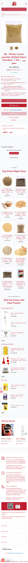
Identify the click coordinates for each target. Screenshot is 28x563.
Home (2, 13)
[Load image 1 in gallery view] (11, 48)
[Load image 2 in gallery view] (16, 48)
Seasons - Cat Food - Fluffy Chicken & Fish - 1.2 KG (17, 395)
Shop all (3, 340)
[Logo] (14, 4)
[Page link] (14, 506)
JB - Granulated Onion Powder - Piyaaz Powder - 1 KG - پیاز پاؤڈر (21, 261)
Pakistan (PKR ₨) (6, 549)
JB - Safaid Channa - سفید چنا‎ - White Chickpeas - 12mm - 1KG (20, 214)
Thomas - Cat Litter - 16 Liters (18, 405)
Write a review (14, 153)
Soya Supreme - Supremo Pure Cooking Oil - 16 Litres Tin (20, 284)
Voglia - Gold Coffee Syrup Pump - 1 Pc (18, 323)
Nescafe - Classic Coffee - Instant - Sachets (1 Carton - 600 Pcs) (6, 439)
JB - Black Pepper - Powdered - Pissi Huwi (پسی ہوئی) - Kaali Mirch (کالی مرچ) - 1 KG (7, 284)
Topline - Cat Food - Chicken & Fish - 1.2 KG (18, 385)
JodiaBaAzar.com (11, 553)
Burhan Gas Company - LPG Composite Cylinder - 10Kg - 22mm (17, 350)
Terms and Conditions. (16, 110)
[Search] (2, 9)
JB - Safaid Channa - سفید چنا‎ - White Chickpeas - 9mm (7, 260)
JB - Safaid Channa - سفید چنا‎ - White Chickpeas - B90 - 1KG (20, 237)
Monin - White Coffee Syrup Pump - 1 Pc (17, 313)
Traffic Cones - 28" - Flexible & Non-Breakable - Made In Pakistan (19, 359)
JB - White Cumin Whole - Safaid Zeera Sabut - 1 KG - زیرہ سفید (7, 191)
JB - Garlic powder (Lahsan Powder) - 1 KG (7, 236)
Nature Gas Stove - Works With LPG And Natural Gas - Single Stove (18, 369)
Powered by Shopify (19, 553)
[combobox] (14, 9)
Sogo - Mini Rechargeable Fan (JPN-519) (18, 333)
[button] (26, 3)
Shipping (8, 69)
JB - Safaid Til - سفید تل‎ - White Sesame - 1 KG (7, 213)
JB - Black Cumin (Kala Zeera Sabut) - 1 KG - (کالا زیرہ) (20, 190)
